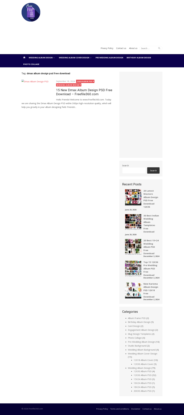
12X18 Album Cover (143, 360)
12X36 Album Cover (143, 364)
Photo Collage (31, 64)
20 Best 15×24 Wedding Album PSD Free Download (151, 247)
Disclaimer (135, 409)
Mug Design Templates (139, 333)
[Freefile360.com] (24, 57)
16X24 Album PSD (143, 383)
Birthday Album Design (139, 57)
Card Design (134, 326)
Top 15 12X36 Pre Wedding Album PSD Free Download (150, 268)
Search (125, 165)
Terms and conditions (119, 409)
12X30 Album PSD (143, 371)
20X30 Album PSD (143, 390)
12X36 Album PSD (84, 81)
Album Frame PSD (137, 318)
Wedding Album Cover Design (74, 57)
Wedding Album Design (41, 57)
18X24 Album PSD (143, 387)
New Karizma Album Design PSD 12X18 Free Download (150, 290)
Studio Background (137, 345)
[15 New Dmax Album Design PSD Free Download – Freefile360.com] (37, 90)
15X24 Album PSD (143, 379)
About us (133, 48)
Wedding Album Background (142, 349)
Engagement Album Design (141, 329)
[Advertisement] (115, 21)
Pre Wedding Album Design (109, 57)
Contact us (121, 48)
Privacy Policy (107, 48)
